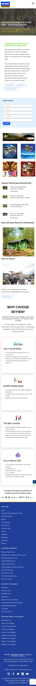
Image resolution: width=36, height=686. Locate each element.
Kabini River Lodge (7, 573)
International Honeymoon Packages (12, 602)
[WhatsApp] (34, 485)
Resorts (3, 519)
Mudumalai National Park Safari (19, 204)
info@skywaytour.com (11, 669)
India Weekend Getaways (8, 605)
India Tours (4, 587)
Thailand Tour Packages (8, 632)
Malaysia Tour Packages (8, 638)
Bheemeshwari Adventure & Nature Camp (13, 555)
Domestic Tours (6, 590)
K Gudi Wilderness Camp (9, 576)
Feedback (4, 534)
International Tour (6, 620)
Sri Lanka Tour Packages (8, 626)
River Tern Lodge (6, 579)
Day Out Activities (6, 611)
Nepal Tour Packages (7, 623)
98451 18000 (24, 665)
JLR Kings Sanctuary (7, 570)
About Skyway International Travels (11, 513)
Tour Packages (5, 522)
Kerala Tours (5, 596)
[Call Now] (34, 481)
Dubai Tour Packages (7, 629)
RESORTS (21, 85)
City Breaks (4, 608)
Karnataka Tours (6, 593)
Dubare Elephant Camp (8, 561)
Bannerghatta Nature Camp (9, 558)
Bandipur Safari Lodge (8, 552)
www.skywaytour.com (25, 669)
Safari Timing (5, 525)
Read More (9, 85)
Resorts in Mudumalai (16, 196)
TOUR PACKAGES (11, 89)
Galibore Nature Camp (8, 564)
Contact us (4, 540)
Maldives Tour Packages (8, 641)
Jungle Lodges (5, 528)
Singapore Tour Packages (9, 635)
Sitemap (3, 543)
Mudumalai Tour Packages (18, 187)
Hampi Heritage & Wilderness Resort (12, 567)
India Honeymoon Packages (9, 599)
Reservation (4, 537)
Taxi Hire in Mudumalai (17, 213)
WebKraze (24, 683)
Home (3, 510)
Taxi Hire (3, 531)
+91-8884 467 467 (13, 665)
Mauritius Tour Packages (8, 644)
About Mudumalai (6, 516)
